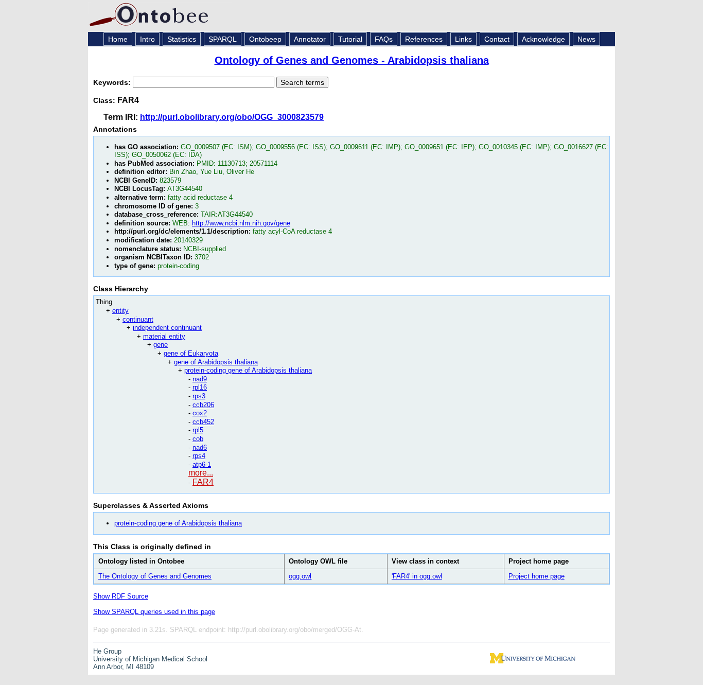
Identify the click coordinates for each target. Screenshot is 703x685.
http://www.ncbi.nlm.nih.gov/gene (241, 223)
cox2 (199, 413)
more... (200, 472)
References (424, 39)
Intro (147, 39)
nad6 (199, 447)
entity (120, 310)
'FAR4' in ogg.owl (417, 576)
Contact (496, 39)
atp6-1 (201, 464)
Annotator (310, 39)
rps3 (198, 396)
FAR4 (203, 482)
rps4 (198, 456)
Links (463, 39)
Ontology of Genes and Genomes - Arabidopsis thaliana (352, 60)
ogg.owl (300, 576)
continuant (137, 319)
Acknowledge (543, 39)
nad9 (199, 379)
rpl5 (197, 430)
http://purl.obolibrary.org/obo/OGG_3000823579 (232, 117)
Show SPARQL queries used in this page (154, 612)
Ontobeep (265, 39)
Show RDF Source (120, 596)
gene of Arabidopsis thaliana (216, 362)
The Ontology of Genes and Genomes (155, 576)
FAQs (384, 39)
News (586, 39)
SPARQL (222, 39)
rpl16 (199, 387)
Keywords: (113, 82)
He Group (107, 651)
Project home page (536, 576)
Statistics (181, 39)
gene (160, 344)
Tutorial (350, 39)
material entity (164, 336)
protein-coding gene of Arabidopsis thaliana (248, 370)
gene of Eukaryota (191, 353)
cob (197, 439)
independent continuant (167, 327)
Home (118, 39)
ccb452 (203, 422)
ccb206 (203, 405)
